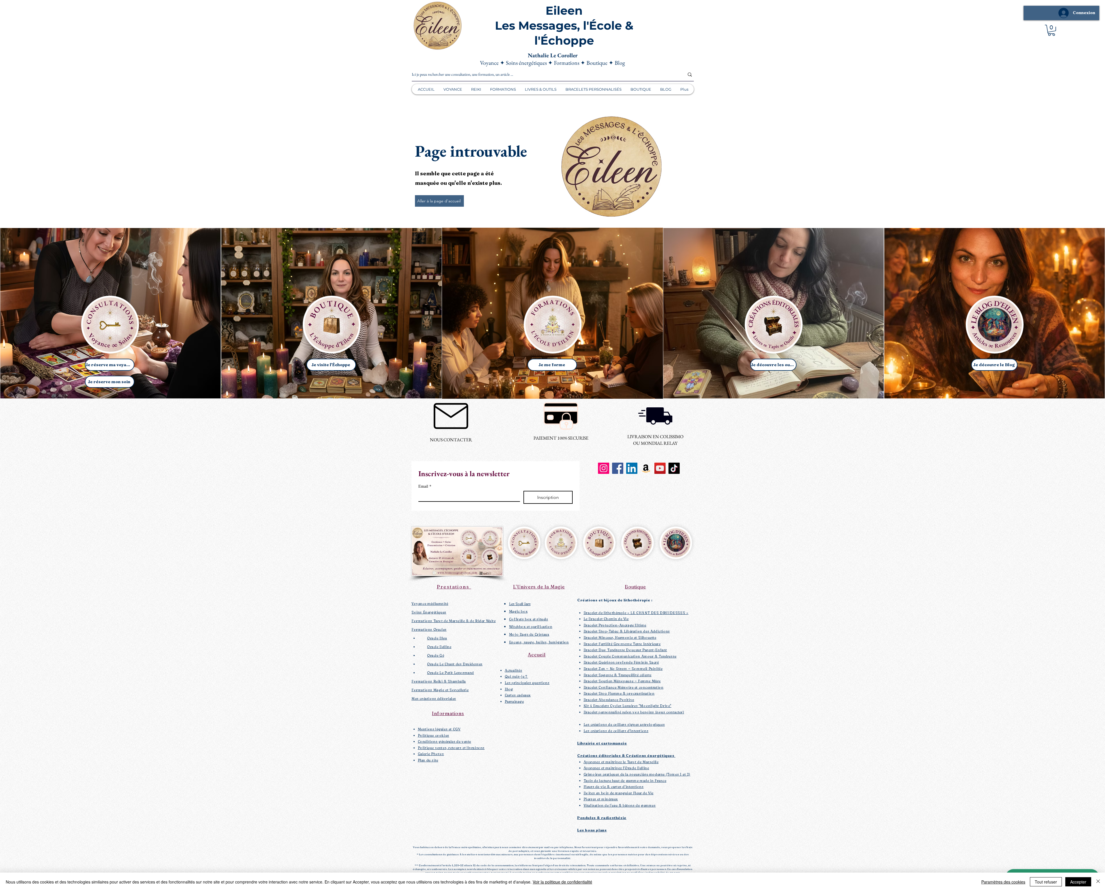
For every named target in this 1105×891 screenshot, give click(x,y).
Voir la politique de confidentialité (562, 882)
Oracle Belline (439, 647)
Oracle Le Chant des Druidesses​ (455, 664)
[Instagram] (603, 468)
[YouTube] (660, 468)
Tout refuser (1046, 882)
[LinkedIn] (631, 468)
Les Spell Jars (520, 604)
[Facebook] (617, 468)
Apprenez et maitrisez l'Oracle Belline (616, 768)
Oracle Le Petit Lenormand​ (450, 672)
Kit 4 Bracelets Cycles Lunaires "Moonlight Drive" (627, 706)
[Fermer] (1098, 881)
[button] (1051, 30)
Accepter (1078, 882)
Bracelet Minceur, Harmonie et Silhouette (620, 637)
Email (424, 486)
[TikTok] (674, 468)
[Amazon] (645, 468)
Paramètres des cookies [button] (1003, 882)
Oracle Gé (435, 655)
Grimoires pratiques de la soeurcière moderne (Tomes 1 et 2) (637, 774)
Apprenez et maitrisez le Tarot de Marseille (621, 762)
